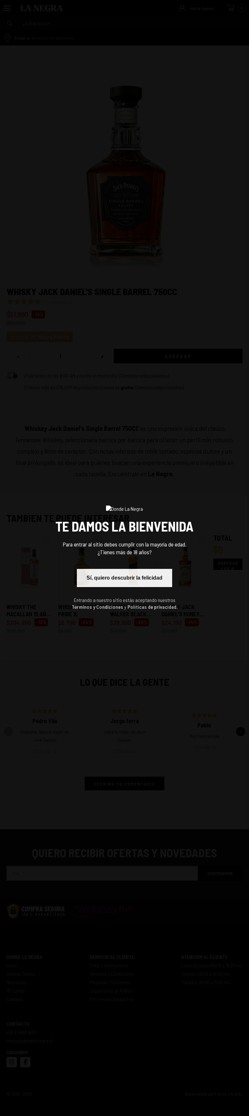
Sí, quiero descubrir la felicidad (124, 578)
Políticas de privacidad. (152, 607)
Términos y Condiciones (97, 607)
